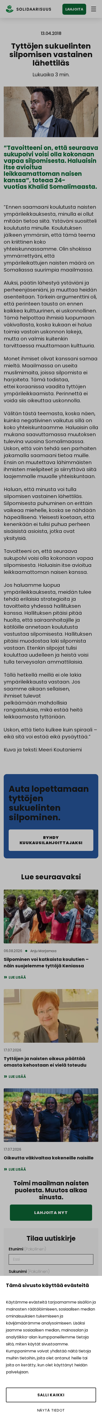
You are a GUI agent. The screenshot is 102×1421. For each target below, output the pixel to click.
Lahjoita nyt (51, 1213)
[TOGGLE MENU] (93, 9)
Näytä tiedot (51, 1410)
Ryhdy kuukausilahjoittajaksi (51, 840)
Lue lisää (17, 977)
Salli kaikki (51, 1395)
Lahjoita (74, 9)
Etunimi (27, 1249)
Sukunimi (29, 1271)
